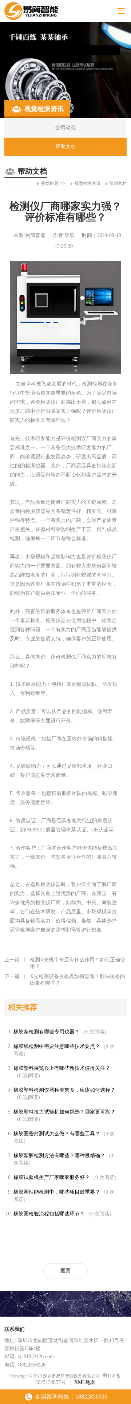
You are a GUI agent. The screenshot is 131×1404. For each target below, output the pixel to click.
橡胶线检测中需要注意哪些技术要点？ (56, 1046)
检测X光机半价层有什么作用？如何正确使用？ (64, 963)
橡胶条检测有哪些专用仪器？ (46, 1032)
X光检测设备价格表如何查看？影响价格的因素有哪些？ (64, 980)
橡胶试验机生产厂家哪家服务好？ (51, 1177)
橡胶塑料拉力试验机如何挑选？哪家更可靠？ (64, 1112)
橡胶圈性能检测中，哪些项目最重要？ (56, 1192)
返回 (65, 1270)
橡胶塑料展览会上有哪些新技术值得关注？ (61, 1068)
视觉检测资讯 (87, 183)
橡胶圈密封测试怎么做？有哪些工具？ (56, 1133)
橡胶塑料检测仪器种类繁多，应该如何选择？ (64, 1090)
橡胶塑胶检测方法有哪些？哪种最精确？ (59, 1155)
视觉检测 (49, 183)
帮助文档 (118, 183)
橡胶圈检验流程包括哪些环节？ (49, 1214)
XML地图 (85, 1382)
